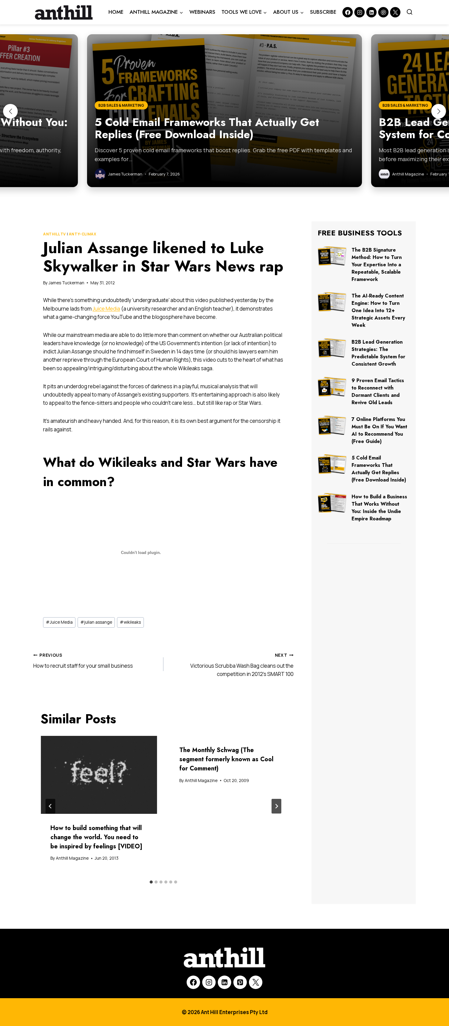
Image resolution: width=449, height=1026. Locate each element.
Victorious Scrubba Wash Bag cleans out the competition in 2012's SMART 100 (242, 664)
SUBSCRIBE (323, 12)
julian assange (96, 622)
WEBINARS (202, 12)
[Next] (276, 806)
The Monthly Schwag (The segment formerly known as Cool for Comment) (226, 759)
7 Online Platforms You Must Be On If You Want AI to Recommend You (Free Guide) (379, 430)
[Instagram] (359, 12)
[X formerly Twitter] (395, 12)
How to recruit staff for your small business (83, 660)
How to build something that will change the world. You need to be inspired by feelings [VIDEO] (96, 837)
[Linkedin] (371, 12)
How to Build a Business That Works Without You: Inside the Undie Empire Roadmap (379, 507)
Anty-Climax (83, 234)
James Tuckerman (66, 283)
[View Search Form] (409, 12)
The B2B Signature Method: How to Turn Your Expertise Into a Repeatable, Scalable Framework (377, 264)
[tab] (151, 882)
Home (115, 12)
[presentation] (99, 775)
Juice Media (106, 308)
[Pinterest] (383, 12)
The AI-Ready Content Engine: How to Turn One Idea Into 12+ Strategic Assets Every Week (378, 310)
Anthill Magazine (72, 858)
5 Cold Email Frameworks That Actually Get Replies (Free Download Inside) (379, 468)
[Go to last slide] (50, 806)
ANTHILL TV (54, 234)
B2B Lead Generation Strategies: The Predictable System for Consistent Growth (378, 352)
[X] (255, 982)
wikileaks (130, 622)
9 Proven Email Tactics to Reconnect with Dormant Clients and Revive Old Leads (378, 391)
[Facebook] (347, 12)
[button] (10, 111)
